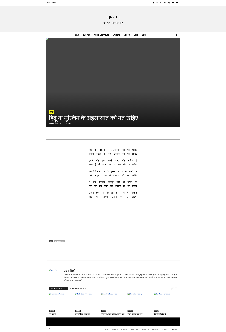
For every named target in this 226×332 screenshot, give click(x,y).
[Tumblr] (104, 135)
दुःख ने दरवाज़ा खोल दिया (135, 314)
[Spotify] (169, 3)
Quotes (86, 34)
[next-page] (176, 288)
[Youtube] (177, 3)
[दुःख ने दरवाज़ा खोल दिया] (139, 302)
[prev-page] (172, 288)
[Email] (92, 135)
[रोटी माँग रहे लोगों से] (165, 302)
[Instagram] (157, 3)
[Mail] (161, 3)
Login (144, 34)
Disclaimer (155, 329)
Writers (116, 34)
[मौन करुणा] (61, 302)
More (136, 34)
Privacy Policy (134, 329)
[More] (110, 135)
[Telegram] (86, 135)
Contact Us (114, 329)
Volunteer (165, 329)
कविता (52, 311)
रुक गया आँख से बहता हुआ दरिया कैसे (112, 314)
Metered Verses (59, 241)
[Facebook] (153, 3)
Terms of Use (145, 329)
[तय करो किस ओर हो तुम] (87, 302)
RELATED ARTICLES (58, 288)
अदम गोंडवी (54, 123)
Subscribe (124, 329)
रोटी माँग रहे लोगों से (160, 314)
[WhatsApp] (80, 135)
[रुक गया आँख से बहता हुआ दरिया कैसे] (113, 302)
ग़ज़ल (51, 111)
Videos (127, 34)
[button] (176, 35)
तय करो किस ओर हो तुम (82, 314)
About (106, 329)
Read (77, 34)
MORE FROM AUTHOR (78, 288)
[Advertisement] (113, 220)
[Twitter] (173, 3)
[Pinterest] (165, 3)
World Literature (101, 34)
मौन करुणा (52, 314)
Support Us (51, 2)
